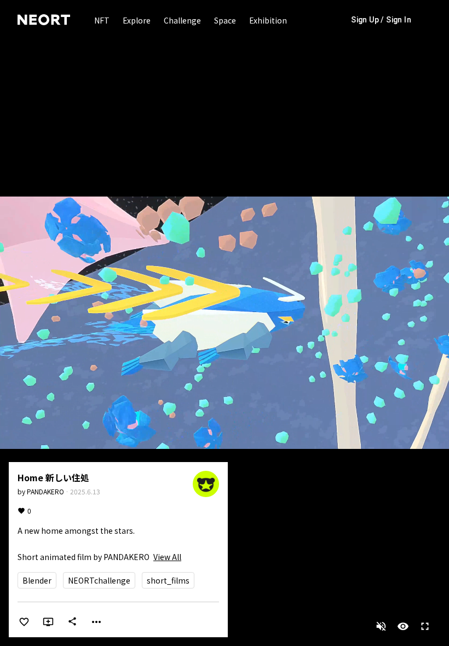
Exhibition (268, 20)
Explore (137, 20)
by (41, 491)
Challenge (182, 20)
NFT (102, 20)
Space (225, 20)
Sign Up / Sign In (381, 19)
